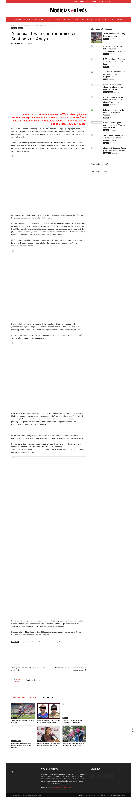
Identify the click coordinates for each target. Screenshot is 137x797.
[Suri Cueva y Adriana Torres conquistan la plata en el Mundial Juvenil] (96, 139)
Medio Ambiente (16, 740)
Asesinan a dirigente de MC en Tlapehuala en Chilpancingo (114, 74)
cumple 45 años (25, 642)
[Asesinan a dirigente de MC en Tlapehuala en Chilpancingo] (74, 711)
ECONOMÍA (67, 19)
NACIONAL (18, 19)
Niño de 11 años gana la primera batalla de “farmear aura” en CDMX (114, 125)
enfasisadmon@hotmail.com (61, 788)
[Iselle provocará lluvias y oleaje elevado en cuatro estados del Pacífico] (23, 734)
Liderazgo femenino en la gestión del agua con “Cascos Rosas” (113, 112)
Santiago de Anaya (59, 642)
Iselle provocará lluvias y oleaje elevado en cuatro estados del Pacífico (21, 745)
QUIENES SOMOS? (84, 795)
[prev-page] (12, 752)
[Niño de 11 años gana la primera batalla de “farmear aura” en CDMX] (96, 126)
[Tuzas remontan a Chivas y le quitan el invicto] (23, 711)
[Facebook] (118, 1)
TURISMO (58, 19)
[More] (65, 48)
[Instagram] (122, 1)
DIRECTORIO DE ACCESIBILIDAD (116, 795)
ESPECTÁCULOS (108, 19)
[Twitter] (125, 1)
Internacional (107, 153)
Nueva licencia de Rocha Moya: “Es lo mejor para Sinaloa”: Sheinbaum (113, 99)
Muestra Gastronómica (45, 642)
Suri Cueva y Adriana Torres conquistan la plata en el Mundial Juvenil (114, 137)
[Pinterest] (23, 655)
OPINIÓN (50, 19)
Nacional (40, 740)
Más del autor (46, 698)
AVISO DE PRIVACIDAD (98, 795)
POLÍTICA (27, 19)
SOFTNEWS (98, 19)
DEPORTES (76, 19)
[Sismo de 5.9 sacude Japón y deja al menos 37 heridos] (96, 152)
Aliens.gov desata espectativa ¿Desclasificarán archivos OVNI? (28, 669)
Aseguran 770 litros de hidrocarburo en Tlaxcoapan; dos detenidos (114, 48)
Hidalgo (34, 642)
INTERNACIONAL (87, 19)
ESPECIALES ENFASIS (38, 19)
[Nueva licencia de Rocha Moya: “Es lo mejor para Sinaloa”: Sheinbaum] (48, 734)
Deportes (14, 717)
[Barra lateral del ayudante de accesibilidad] (134, 730)
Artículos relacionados (23, 698)
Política (65, 717)
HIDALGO (119, 19)
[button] (115, 1)
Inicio (12, 25)
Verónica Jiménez (19, 43)
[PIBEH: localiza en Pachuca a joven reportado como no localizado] (96, 63)
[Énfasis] (68, 10)
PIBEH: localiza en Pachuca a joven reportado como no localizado (114, 61)
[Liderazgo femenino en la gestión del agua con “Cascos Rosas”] (74, 734)
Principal (19, 25)
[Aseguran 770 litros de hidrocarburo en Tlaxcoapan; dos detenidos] (48, 711)
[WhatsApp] (28, 655)
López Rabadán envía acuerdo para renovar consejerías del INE (70, 669)
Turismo (20, 28)
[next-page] (16, 752)
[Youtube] (129, 1)
